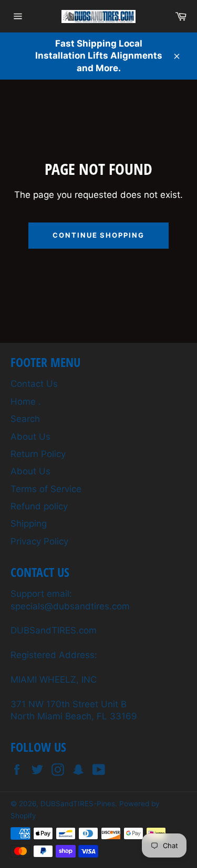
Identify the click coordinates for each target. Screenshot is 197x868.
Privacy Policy (39, 541)
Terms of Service (46, 489)
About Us (30, 436)
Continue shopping (98, 235)
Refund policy (39, 506)
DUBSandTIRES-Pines (77, 803)
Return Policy (38, 454)
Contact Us (34, 384)
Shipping (29, 523)
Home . (26, 401)
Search (25, 419)
